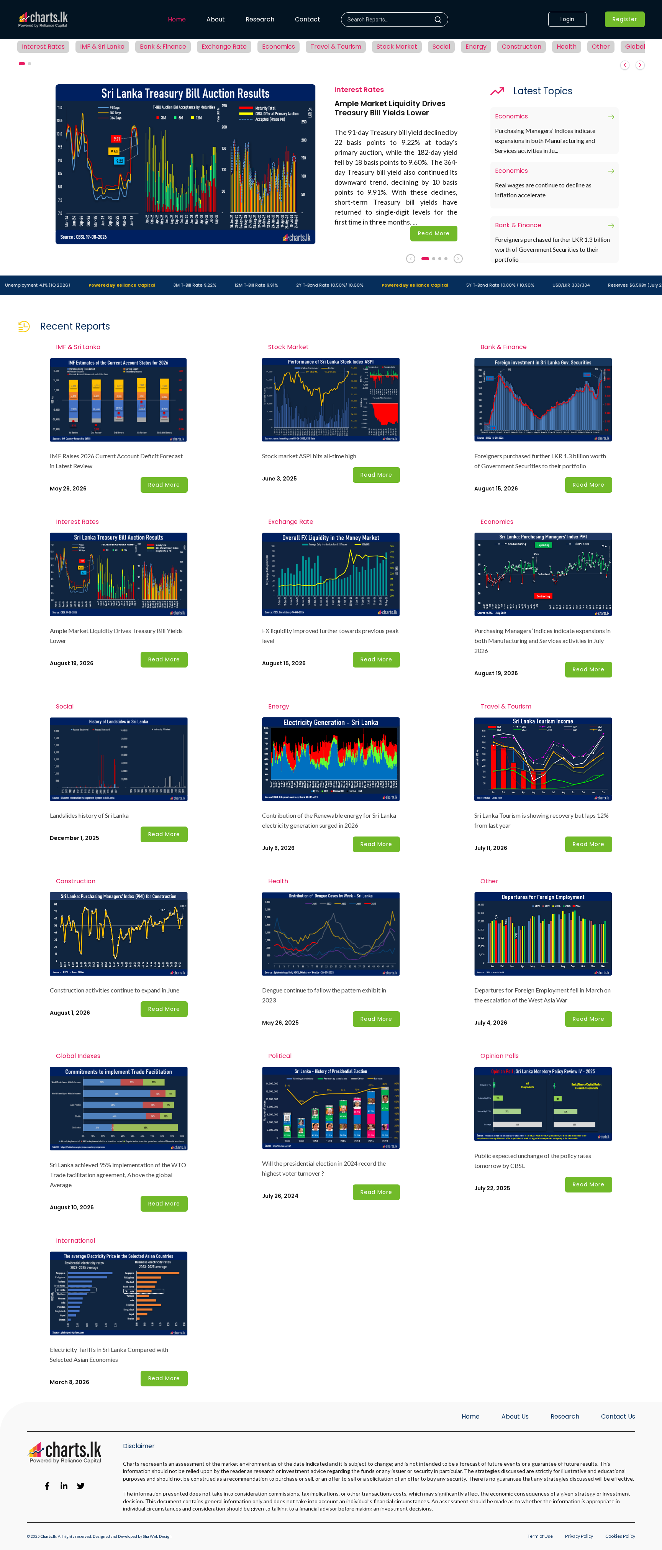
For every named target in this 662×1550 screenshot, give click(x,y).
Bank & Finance (163, 46)
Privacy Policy (579, 1536)
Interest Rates (43, 46)
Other (601, 46)
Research (260, 19)
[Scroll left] (624, 65)
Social (441, 46)
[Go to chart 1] (425, 258)
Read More (434, 233)
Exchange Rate (224, 46)
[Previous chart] (410, 258)
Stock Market (397, 46)
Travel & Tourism (335, 46)
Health (567, 46)
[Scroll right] (640, 65)
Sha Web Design (157, 1536)
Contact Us (618, 1416)
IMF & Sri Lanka (102, 46)
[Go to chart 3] (439, 258)
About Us (515, 1416)
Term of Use (540, 1536)
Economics (278, 46)
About (215, 19)
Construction (521, 46)
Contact (307, 19)
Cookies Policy (620, 1536)
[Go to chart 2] (433, 258)
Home (177, 19)
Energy (476, 46)
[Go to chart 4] (445, 258)
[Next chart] (458, 258)
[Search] (441, 19)
